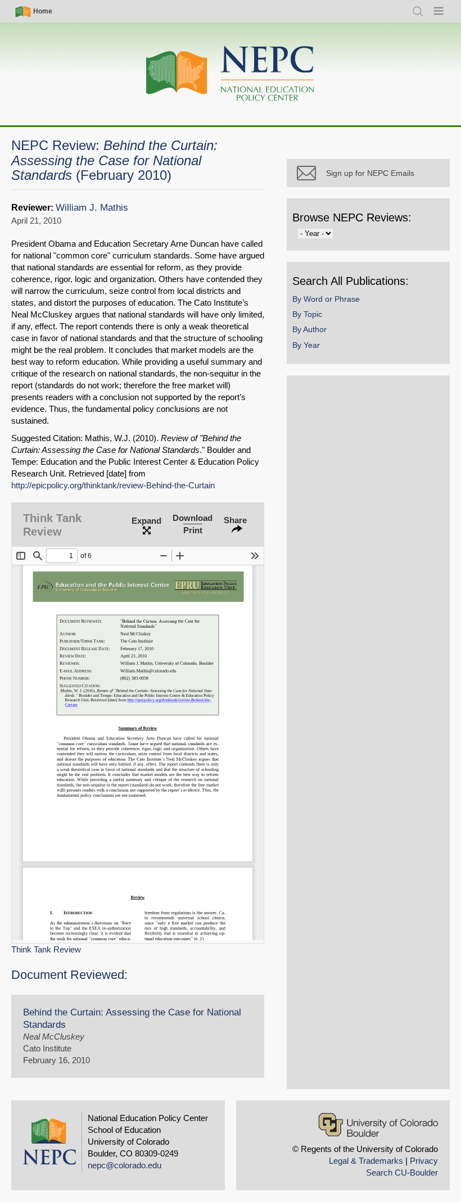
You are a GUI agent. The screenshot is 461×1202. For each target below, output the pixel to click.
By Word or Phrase (326, 298)
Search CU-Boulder (402, 1172)
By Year (306, 345)
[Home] (230, 74)
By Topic (307, 314)
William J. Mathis (92, 207)
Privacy (424, 1160)
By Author (309, 329)
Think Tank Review (46, 949)
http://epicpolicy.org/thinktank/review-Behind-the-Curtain (113, 485)
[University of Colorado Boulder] (378, 1124)
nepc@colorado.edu (124, 1165)
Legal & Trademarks (366, 1160)
